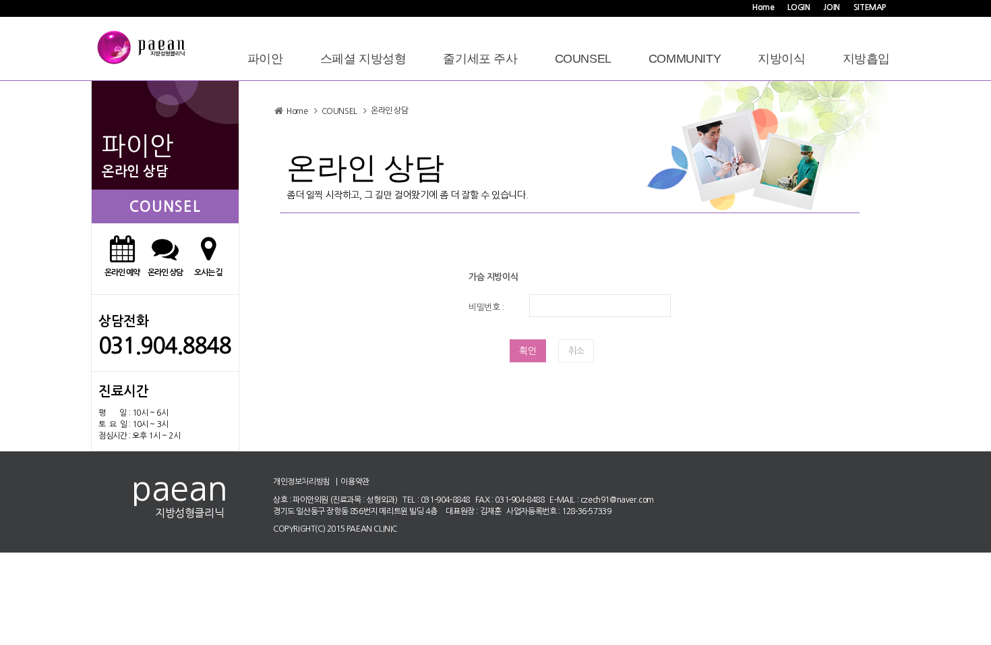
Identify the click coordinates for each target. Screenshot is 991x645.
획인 (528, 351)
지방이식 (781, 58)
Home (763, 7)
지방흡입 (866, 58)
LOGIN (798, 7)
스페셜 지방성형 (363, 58)
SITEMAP (870, 7)
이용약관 (354, 482)
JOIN (831, 7)
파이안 (265, 58)
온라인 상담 (390, 111)
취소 (576, 351)
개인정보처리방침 (301, 482)
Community (685, 58)
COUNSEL (583, 58)
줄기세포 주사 (480, 58)
